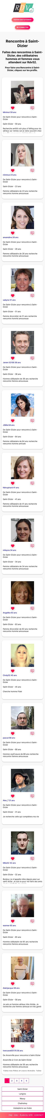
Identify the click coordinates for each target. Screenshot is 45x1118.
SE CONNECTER (22, 27)
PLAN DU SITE (26, 1115)
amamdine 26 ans (10, 237)
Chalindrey (22, 1103)
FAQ (10, 1115)
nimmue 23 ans (9, 175)
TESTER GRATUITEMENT (23, 20)
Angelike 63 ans (10, 613)
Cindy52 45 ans (10, 675)
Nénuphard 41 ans (11, 487)
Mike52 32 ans (9, 863)
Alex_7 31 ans (9, 800)
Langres (22, 1094)
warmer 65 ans (9, 925)
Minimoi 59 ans (9, 112)
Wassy (22, 1098)
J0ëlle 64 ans (9, 425)
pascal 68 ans (9, 738)
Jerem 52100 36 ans (12, 362)
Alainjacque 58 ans (11, 988)
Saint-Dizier (22, 1089)
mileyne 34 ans (9, 550)
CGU (16, 1115)
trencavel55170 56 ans (13, 1050)
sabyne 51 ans (9, 300)
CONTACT (38, 1115)
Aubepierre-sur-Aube (22, 1108)
